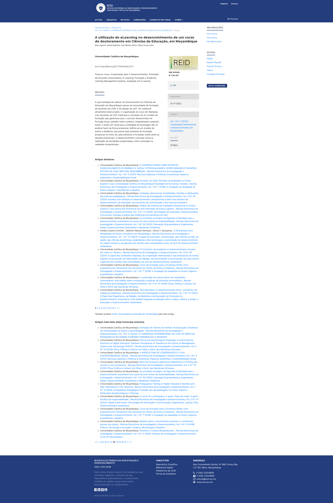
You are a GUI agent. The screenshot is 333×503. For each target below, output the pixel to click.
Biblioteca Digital (164, 467)
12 (111, 442)
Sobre (178, 20)
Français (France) (214, 66)
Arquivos (112, 20)
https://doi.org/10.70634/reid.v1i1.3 (116, 66)
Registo (224, 4)
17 (125, 442)
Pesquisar (233, 19)
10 (113, 308)
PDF (174, 85)
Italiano (210, 70)
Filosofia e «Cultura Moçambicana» (157, 430)
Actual (99, 20)
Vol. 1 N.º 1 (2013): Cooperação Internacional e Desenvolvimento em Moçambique (133, 30)
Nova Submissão (217, 86)
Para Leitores (212, 34)
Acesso (234, 4)
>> (118, 308)
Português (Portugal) (216, 74)
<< (96, 442)
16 (122, 442)
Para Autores (212, 38)
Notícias (125, 20)
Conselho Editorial (160, 20)
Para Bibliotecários (214, 41)
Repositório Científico (167, 464)
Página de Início (102, 28)
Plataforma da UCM (166, 470)
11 (108, 442)
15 (120, 442)
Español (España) (214, 62)
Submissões (140, 20)
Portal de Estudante (166, 473)
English (210, 58)
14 (117, 442)
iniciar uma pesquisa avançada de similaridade (135, 314)
